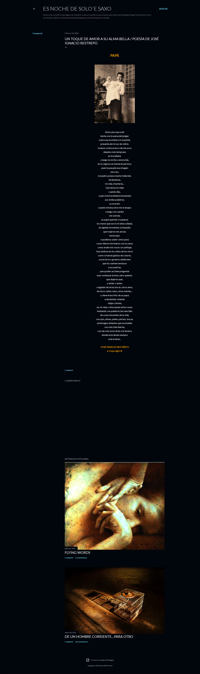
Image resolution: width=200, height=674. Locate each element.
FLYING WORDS (77, 552)
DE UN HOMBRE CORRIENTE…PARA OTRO (99, 636)
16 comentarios (81, 642)
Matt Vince (108, 665)
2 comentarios (81, 558)
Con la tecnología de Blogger (102, 660)
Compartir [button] (38, 33)
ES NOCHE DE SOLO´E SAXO (77, 8)
